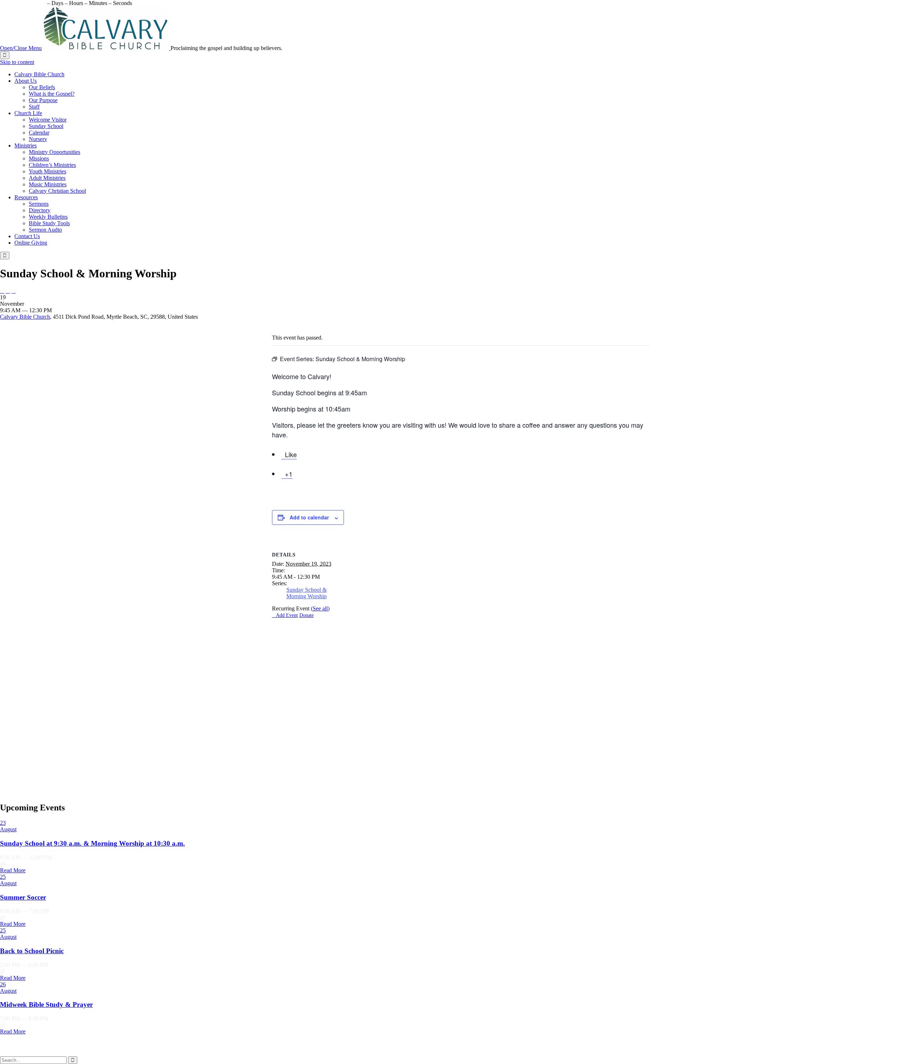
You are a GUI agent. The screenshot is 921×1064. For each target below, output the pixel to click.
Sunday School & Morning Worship (306, 593)
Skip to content (17, 62)
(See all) (320, 608)
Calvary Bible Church (25, 317)
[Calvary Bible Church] (107, 48)
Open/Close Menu (21, 48)
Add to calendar (309, 517)
